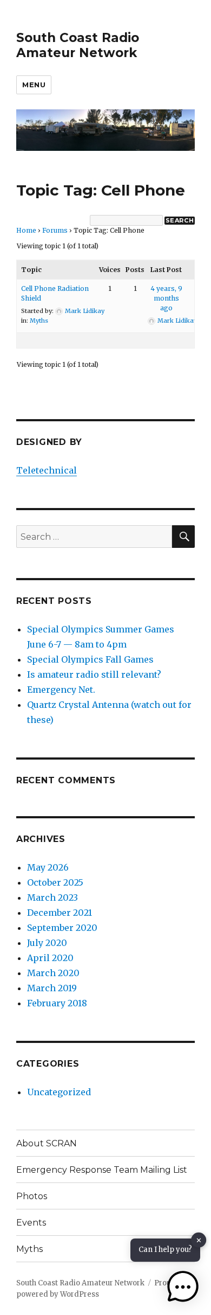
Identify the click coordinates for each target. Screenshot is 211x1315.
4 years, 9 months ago (166, 298)
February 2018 (57, 1003)
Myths (39, 320)
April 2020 (50, 957)
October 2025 (55, 882)
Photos (31, 1196)
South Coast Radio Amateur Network (77, 45)
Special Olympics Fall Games (90, 659)
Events (31, 1222)
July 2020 (47, 942)
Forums (55, 230)
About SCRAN (46, 1143)
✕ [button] (199, 1240)
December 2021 (59, 912)
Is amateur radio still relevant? (94, 674)
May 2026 (48, 867)
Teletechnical (46, 470)
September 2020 (62, 927)
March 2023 (52, 897)
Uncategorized (59, 1092)
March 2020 (53, 973)
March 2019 (52, 988)
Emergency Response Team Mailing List (101, 1170)
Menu (33, 84)
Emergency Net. (61, 689)
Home (26, 230)
